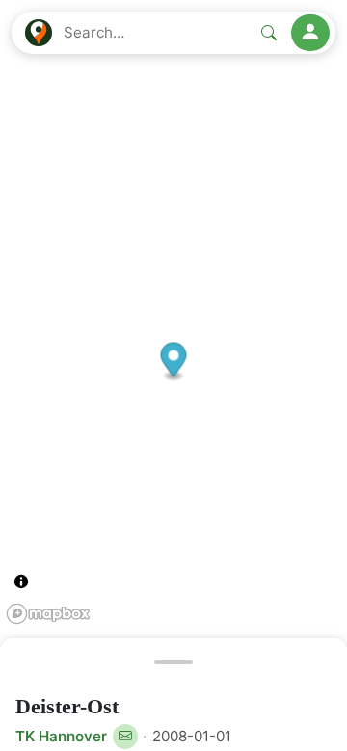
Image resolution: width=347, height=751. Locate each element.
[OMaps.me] (38, 32)
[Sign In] (310, 32)
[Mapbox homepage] (48, 614)
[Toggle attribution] (21, 581)
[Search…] (269, 32)
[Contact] (125, 736)
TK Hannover (61, 736)
